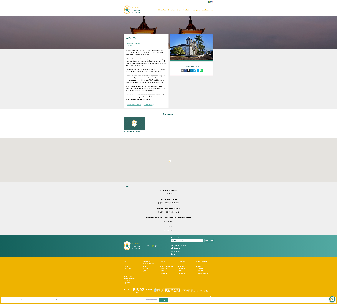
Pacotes (162, 261)
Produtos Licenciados (148, 263)
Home (125, 261)
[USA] (212, 2)
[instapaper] (188, 70)
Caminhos (171, 10)
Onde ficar (200, 270)
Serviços (198, 266)
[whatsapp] (201, 70)
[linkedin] (191, 70)
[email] (182, 70)
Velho (162, 272)
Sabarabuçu (164, 273)
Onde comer (201, 272)
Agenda (126, 266)
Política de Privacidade (151, 299)
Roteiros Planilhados (183, 10)
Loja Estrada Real (207, 10)
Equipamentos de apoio (204, 273)
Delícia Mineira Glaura (132, 132)
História (145, 270)
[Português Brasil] (209, 2)
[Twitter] (179, 248)
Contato (127, 284)
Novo (162, 270)
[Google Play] (172, 254)
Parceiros (127, 280)
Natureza (145, 268)
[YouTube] (177, 248)
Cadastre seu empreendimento (129, 277)
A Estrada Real (161, 10)
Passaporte (196, 10)
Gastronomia (146, 272)
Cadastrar (209, 240)
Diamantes (164, 268)
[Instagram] (175, 248)
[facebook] (185, 70)
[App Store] (175, 254)
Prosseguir (163, 300)
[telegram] (194, 70)
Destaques (127, 282)
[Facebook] (172, 248)
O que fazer (200, 268)
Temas (144, 266)
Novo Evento (128, 268)
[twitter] (198, 70)
